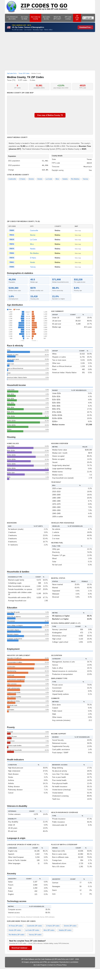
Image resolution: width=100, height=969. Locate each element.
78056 (11, 244)
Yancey (85, 179)
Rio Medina (75, 179)
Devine (31, 179)
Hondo (39, 179)
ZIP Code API (77, 18)
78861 (11, 262)
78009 (11, 230)
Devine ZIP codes (70, 926)
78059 (11, 249)
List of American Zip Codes (12, 18)
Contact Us (51, 965)
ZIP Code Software (28, 959)
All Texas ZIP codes (16, 926)
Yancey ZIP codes (35, 935)
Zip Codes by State (24, 18)
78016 (11, 235)
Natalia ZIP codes (65, 930)
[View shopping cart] (88, 18)
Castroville (12, 179)
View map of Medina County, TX (50, 115)
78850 (11, 258)
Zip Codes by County (35, 18)
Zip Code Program (39, 965)
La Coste (49, 179)
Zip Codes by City (46, 18)
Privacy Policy (62, 965)
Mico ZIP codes (49, 930)
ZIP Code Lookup (68, 18)
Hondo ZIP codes (15, 930)
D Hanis (22, 179)
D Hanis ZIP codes (53, 926)
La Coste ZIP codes (32, 930)
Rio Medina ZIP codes (16, 935)
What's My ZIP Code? (57, 18)
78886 (11, 267)
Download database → (21, 948)
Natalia (65, 179)
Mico (57, 179)
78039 (11, 239)
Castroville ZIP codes (34, 926)
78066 (11, 253)
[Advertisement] (50, 51)
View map (78, 230)
